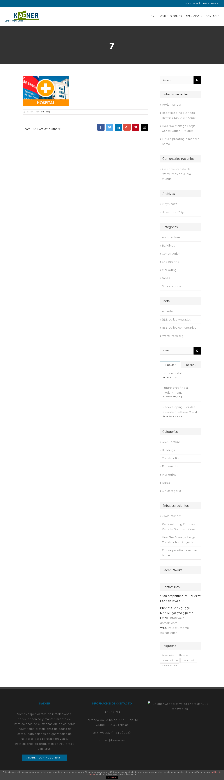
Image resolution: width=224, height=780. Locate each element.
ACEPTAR (112, 777)
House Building (170, 660)
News (166, 278)
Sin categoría (171, 286)
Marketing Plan (170, 666)
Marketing (169, 270)
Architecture (171, 237)
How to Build (189, 660)
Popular (170, 364)
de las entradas (176, 319)
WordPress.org (172, 335)
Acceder (168, 311)
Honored (183, 655)
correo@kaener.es (210, 3)
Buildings (168, 245)
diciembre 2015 (173, 212)
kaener (29, 112)
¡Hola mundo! (171, 104)
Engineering (170, 261)
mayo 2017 (169, 204)
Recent (191, 364)
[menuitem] (154, 16)
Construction (171, 253)
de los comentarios (179, 327)
